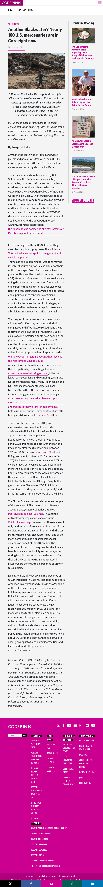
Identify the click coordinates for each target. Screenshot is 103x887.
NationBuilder (72, 876)
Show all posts (83, 200)
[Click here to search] (17, 736)
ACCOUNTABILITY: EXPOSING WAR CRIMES (86, 764)
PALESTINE (15, 24)
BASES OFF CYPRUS (86, 773)
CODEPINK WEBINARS (39, 845)
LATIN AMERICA (85, 783)
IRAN (81, 778)
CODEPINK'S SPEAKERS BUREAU (42, 861)
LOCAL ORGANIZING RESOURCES (67, 760)
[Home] (11, 3)
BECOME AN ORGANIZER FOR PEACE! (69, 748)
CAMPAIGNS (87, 736)
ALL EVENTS (35, 819)
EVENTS (36, 736)
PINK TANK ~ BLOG (25, 10)
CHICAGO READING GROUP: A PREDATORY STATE (35, 775)
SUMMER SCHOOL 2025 (39, 839)
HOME (10, 10)
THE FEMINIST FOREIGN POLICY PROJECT (46, 866)
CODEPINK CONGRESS (39, 850)
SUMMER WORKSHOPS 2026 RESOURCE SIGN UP (49, 828)
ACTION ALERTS (52, 754)
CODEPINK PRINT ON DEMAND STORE (68, 781)
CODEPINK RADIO (37, 855)
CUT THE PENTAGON (86, 741)
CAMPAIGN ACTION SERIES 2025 (43, 834)
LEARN (36, 824)
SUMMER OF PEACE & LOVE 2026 (36, 744)
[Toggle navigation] (99, 3)
